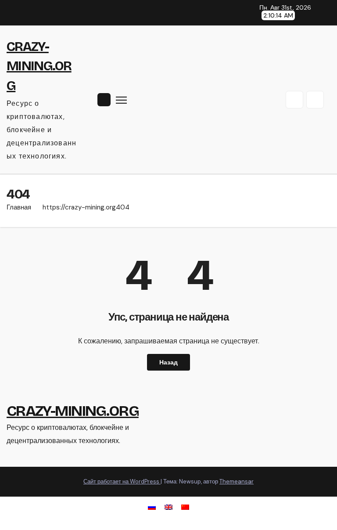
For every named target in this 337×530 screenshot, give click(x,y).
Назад (168, 362)
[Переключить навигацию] (121, 100)
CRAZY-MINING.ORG (39, 66)
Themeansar (236, 481)
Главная (19, 207)
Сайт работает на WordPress (122, 481)
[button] (294, 99)
